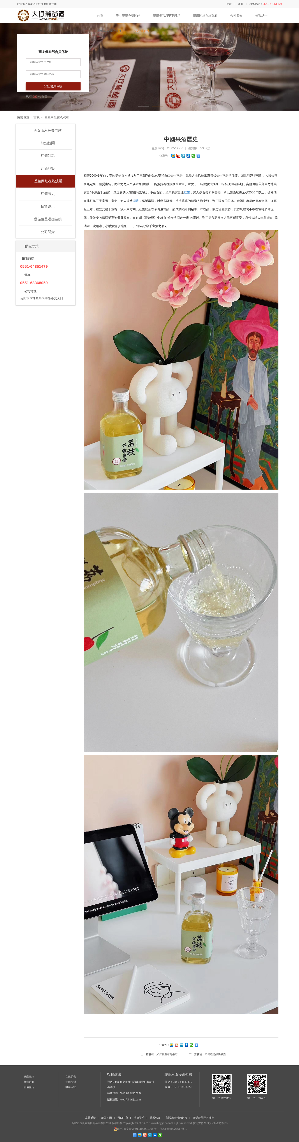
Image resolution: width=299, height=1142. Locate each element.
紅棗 (187, 192)
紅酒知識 (48, 156)
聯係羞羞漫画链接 (109, 31)
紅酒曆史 (48, 194)
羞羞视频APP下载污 (166, 15)
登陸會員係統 (53, 86)
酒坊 (136, 201)
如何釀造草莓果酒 (167, 1054)
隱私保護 (155, 1117)
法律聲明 (139, 1117)
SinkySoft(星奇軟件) (216, 1123)
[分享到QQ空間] (173, 156)
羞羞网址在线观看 (205, 15)
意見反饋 (90, 1117)
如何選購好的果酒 (215, 1054)
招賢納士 (261, 15)
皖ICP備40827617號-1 (173, 1128)
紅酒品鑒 (48, 168)
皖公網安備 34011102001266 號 (137, 1128)
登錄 (229, 3)
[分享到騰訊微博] (183, 156)
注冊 (240, 3)
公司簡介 (236, 15)
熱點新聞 (48, 143)
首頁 (100, 15)
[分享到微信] (193, 156)
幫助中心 (123, 1117)
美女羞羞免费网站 (128, 15)
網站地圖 (106, 1117)
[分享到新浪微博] (178, 156)
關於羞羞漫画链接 (176, 1117)
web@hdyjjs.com (130, 1093)
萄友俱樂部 (142, 31)
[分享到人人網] (188, 156)
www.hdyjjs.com (160, 1123)
